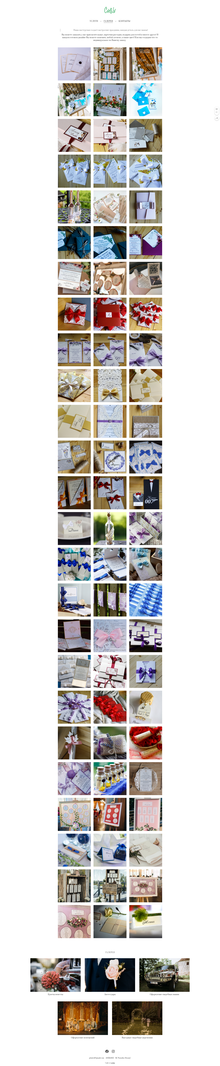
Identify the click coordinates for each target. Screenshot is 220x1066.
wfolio (113, 1063)
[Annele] (110, 707)
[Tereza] (74, 707)
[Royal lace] (74, 349)
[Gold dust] (74, 385)
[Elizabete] (110, 635)
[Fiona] (145, 635)
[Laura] (110, 528)
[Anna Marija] (74, 671)
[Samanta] (110, 921)
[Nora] (110, 742)
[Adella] (74, 814)
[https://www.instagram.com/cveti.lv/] (113, 1051)
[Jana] (74, 492)
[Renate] (145, 850)
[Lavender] (110, 457)
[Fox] (110, 206)
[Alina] (145, 206)
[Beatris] (74, 742)
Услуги (94, 21)
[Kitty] (110, 99)
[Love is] (145, 99)
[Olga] (145, 885)
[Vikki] (74, 242)
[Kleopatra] (74, 635)
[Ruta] (110, 63)
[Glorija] (74, 599)
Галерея (108, 21)
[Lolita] (145, 921)
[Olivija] (110, 671)
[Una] (74, 778)
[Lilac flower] (145, 349)
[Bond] (145, 492)
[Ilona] (110, 814)
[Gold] (145, 385)
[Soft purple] (110, 421)
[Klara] (110, 778)
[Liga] (110, 492)
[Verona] (145, 278)
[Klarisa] (74, 564)
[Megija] (74, 850)
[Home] (74, 206)
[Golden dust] (110, 385)
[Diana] (74, 528)
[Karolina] (110, 564)
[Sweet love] (145, 707)
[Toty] (74, 63)
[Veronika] (110, 278)
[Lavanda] (145, 528)
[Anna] (145, 457)
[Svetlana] (145, 671)
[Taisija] (110, 850)
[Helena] (145, 564)
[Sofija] (145, 742)
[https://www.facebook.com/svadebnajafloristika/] (107, 1051)
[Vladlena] (110, 599)
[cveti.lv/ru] (110, 10)
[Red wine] (74, 314)
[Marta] (145, 778)
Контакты (124, 21)
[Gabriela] (145, 599)
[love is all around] (145, 421)
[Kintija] (145, 242)
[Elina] (74, 885)
